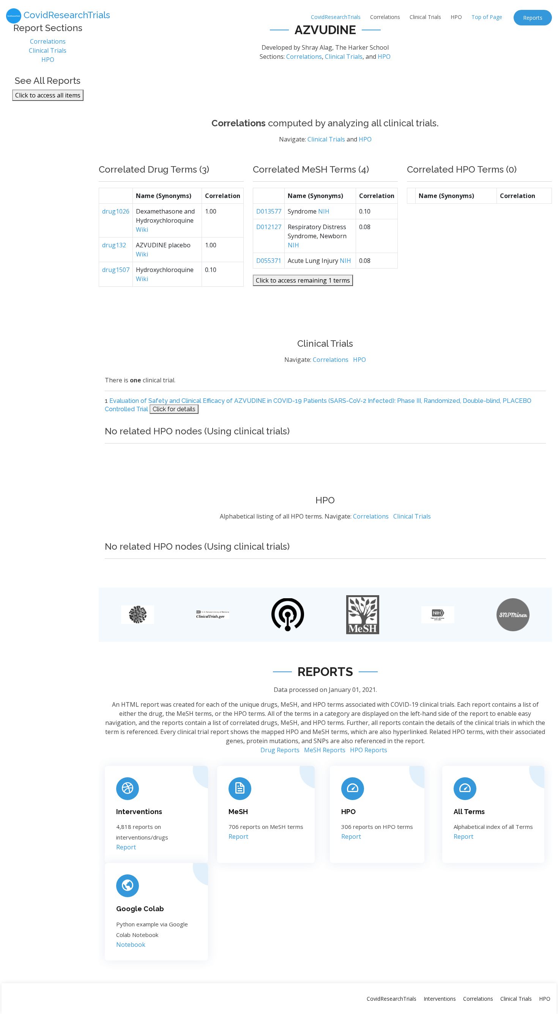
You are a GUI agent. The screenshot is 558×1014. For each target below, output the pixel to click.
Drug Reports (279, 750)
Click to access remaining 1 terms (303, 280)
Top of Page (486, 16)
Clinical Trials (425, 16)
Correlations (385, 16)
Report (126, 847)
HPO (456, 16)
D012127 (268, 227)
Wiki (142, 229)
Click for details (174, 409)
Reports (532, 17)
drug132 (114, 245)
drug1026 (115, 211)
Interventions (139, 812)
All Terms (469, 812)
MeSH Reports (324, 750)
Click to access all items (47, 95)
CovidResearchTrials (336, 16)
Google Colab (140, 909)
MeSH (238, 812)
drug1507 (115, 270)
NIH (323, 211)
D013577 (268, 211)
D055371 (268, 260)
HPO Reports (368, 750)
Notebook (130, 944)
